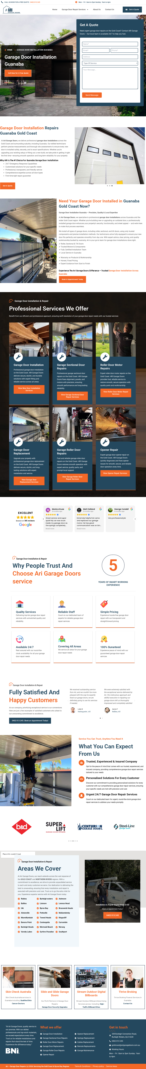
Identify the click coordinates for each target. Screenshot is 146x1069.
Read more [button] (50, 529)
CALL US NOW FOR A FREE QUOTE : (22, 2)
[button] (77, 155)
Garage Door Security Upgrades (54, 1007)
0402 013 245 (112, 915)
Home (54, 9)
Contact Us (109, 9)
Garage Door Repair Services (74, 9)
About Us (97, 9)
